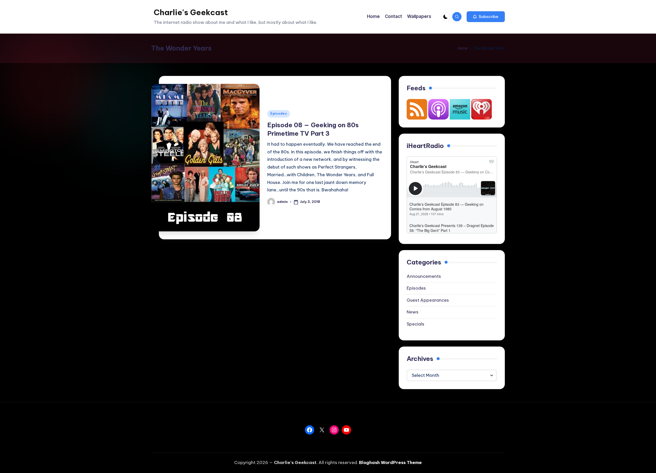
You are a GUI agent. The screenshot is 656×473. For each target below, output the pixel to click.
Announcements (424, 276)
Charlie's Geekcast (191, 12)
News (412, 312)
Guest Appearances (428, 300)
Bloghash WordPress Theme (390, 462)
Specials (415, 324)
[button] (486, 16)
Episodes (278, 113)
